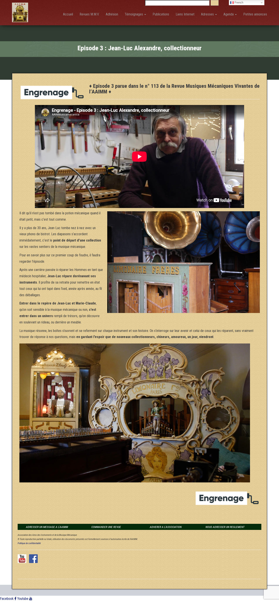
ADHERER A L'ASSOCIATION (166, 527)
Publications (161, 14)
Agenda (229, 14)
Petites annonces (255, 14)
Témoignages (134, 14)
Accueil (68, 14)
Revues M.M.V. (89, 14)
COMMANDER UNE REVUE (106, 527)
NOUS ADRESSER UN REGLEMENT (225, 527)
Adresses (208, 14)
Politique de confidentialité (29, 543)
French (238, 2)
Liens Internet (185, 14)
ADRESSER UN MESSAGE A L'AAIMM (47, 527)
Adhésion (112, 14)
